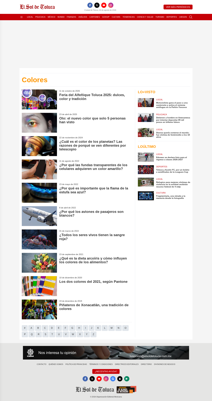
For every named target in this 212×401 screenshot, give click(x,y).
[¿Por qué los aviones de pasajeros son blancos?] (39, 216)
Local (30, 17)
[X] (97, 5)
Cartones (94, 17)
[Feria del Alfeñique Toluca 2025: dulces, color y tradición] (39, 99)
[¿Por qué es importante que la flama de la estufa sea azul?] (39, 193)
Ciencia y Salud (145, 17)
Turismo (159, 17)
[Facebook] (90, 5)
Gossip (105, 17)
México (51, 17)
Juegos (183, 17)
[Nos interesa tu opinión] (106, 353)
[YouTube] (103, 5)
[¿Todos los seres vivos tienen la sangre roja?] (39, 239)
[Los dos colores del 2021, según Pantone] (39, 286)
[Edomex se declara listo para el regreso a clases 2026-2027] (146, 157)
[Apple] (119, 378)
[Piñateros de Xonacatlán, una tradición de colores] (39, 309)
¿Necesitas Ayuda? (106, 371)
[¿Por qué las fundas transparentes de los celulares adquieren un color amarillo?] (39, 169)
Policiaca (40, 17)
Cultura (116, 17)
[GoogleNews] (113, 378)
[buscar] (191, 17)
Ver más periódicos (178, 7)
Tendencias (129, 17)
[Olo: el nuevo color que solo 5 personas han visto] (39, 123)
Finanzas (71, 17)
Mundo (61, 17)
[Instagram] (110, 5)
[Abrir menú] (21, 17)
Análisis (82, 17)
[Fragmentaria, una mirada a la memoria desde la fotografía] (146, 195)
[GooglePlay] (126, 378)
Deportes (171, 17)
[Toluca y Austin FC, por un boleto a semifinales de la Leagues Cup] (146, 169)
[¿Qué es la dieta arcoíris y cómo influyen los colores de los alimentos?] (39, 263)
